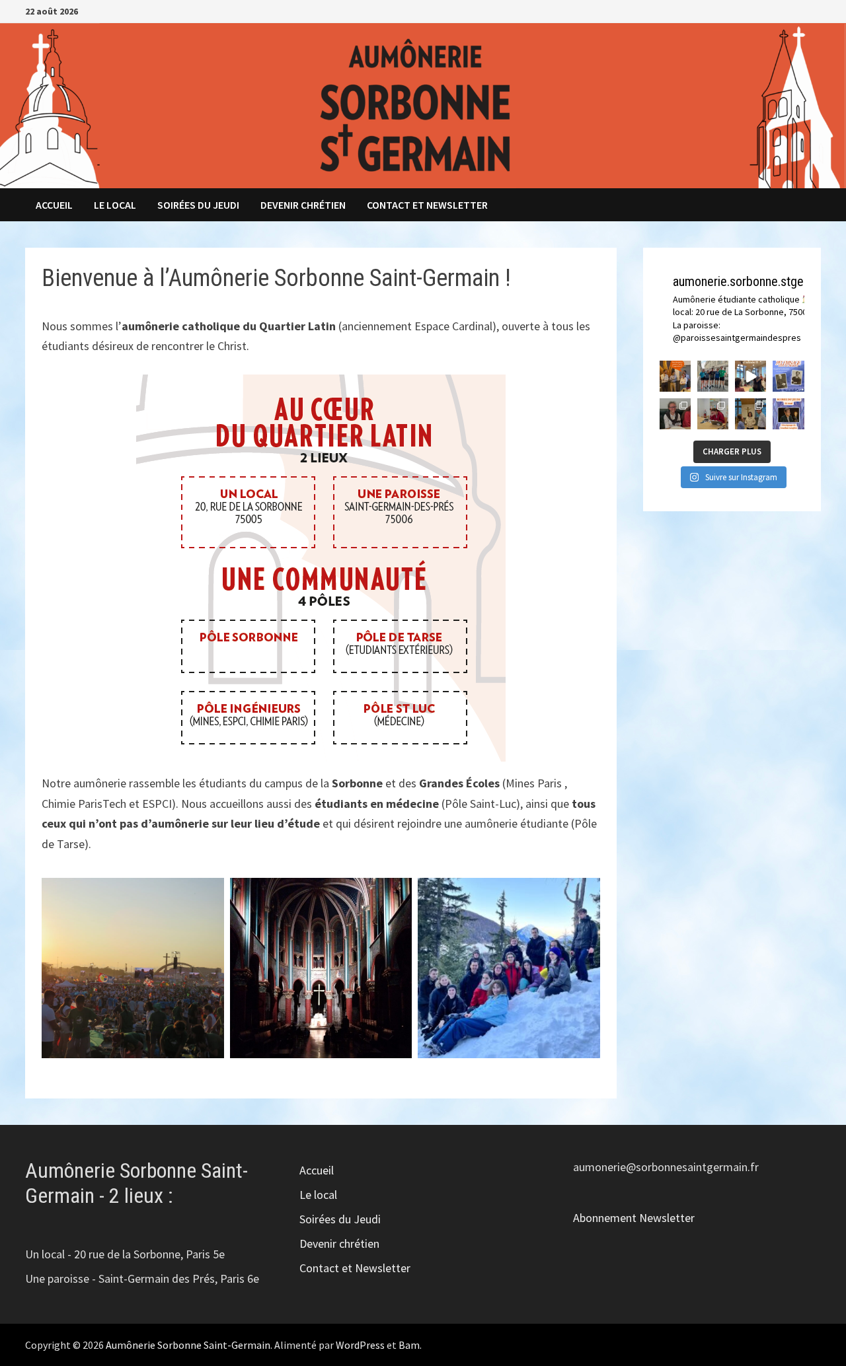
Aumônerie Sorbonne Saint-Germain (188, 1344)
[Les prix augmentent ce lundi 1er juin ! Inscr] (788, 376)
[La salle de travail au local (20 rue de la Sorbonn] (712, 413)
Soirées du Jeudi (198, 204)
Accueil (54, 204)
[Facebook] (782, 10)
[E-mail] (814, 10)
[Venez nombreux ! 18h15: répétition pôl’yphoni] (788, 413)
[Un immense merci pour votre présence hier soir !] (750, 376)
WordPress (360, 1344)
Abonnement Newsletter (634, 1217)
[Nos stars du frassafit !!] (712, 376)
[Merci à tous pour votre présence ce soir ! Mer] (750, 413)
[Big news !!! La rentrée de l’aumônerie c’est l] (675, 376)
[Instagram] (798, 10)
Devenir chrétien (303, 204)
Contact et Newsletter (427, 204)
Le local (115, 204)
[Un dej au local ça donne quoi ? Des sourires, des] (675, 413)
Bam (409, 1344)
